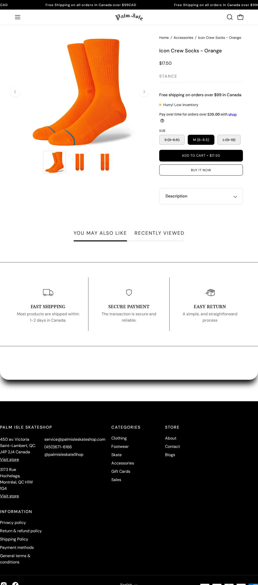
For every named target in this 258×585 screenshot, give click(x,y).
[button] (229, 17)
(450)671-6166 (58, 447)
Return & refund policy (21, 530)
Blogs (170, 454)
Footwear (120, 446)
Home (164, 37)
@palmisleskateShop (63, 454)
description (176, 196)
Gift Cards (120, 471)
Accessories (183, 37)
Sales (116, 479)
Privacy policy (13, 522)
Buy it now (201, 170)
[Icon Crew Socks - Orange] (54, 162)
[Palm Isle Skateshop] (129, 17)
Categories (126, 427)
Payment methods (17, 547)
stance (168, 76)
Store (172, 427)
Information (16, 511)
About (170, 438)
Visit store (9, 459)
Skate (116, 454)
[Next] (144, 92)
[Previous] (15, 92)
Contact (172, 446)
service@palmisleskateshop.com (74, 439)
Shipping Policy (14, 539)
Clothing (119, 438)
